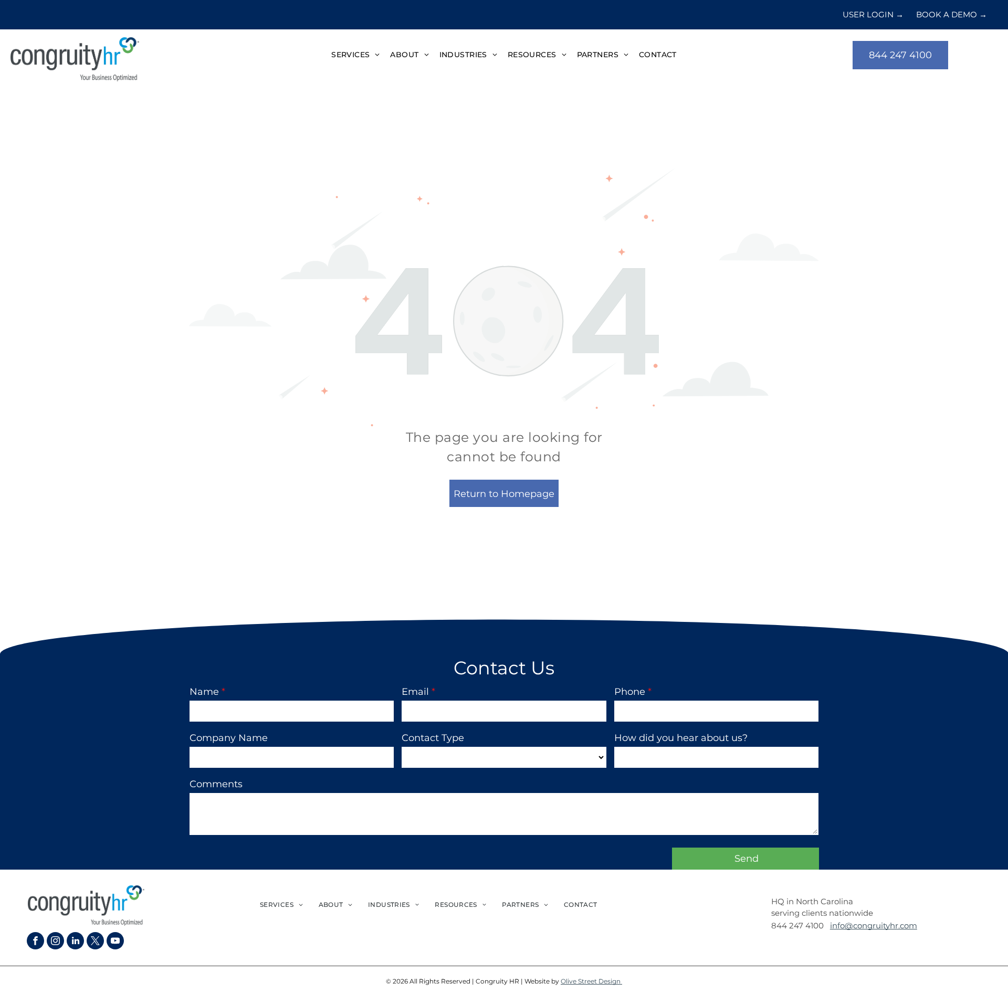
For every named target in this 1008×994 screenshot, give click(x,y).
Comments (216, 784)
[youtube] (115, 942)
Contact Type (433, 738)
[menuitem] (355, 55)
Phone (629, 691)
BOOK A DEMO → (951, 14)
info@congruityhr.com (873, 925)
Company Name (229, 738)
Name (204, 691)
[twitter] (95, 942)
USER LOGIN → (873, 14)
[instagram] (55, 942)
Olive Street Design (591, 981)
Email (415, 691)
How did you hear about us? (681, 738)
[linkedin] (75, 942)
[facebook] (35, 942)
